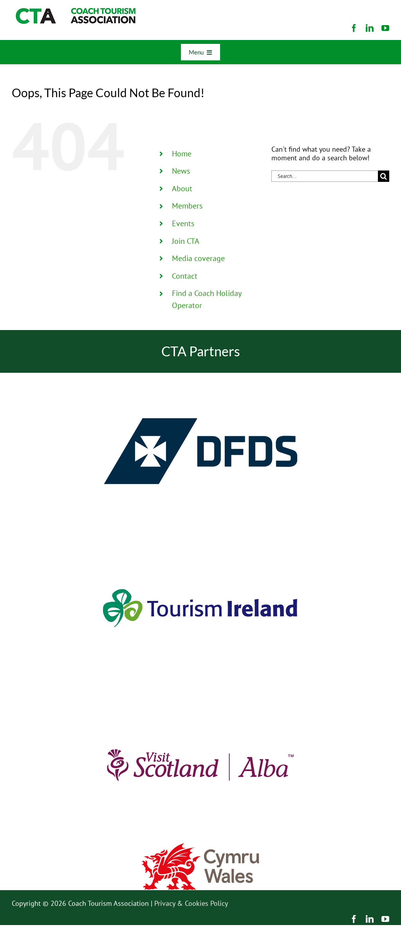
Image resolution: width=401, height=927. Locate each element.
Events (183, 223)
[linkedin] (370, 28)
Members (187, 206)
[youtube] (385, 28)
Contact (184, 276)
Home (181, 154)
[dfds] (200, 376)
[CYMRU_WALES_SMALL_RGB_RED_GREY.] (200, 846)
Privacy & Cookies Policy (191, 903)
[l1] (74, 11)
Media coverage (198, 258)
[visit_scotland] (200, 689)
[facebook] (354, 28)
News (181, 171)
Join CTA (185, 241)
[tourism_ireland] (200, 532)
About (182, 188)
